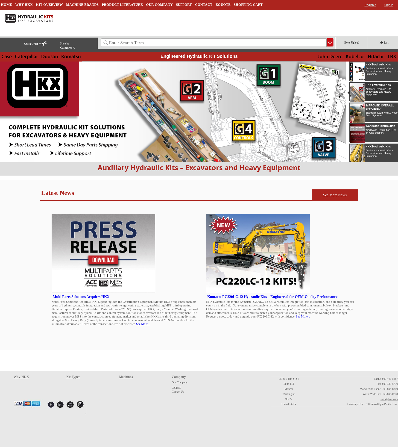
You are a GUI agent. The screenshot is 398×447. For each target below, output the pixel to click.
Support (176, 387)
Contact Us (178, 391)
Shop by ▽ (67, 45)
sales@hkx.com (389, 399)
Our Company (179, 382)
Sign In (388, 5)
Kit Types (73, 377)
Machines (126, 377)
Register (370, 5)
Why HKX (21, 377)
